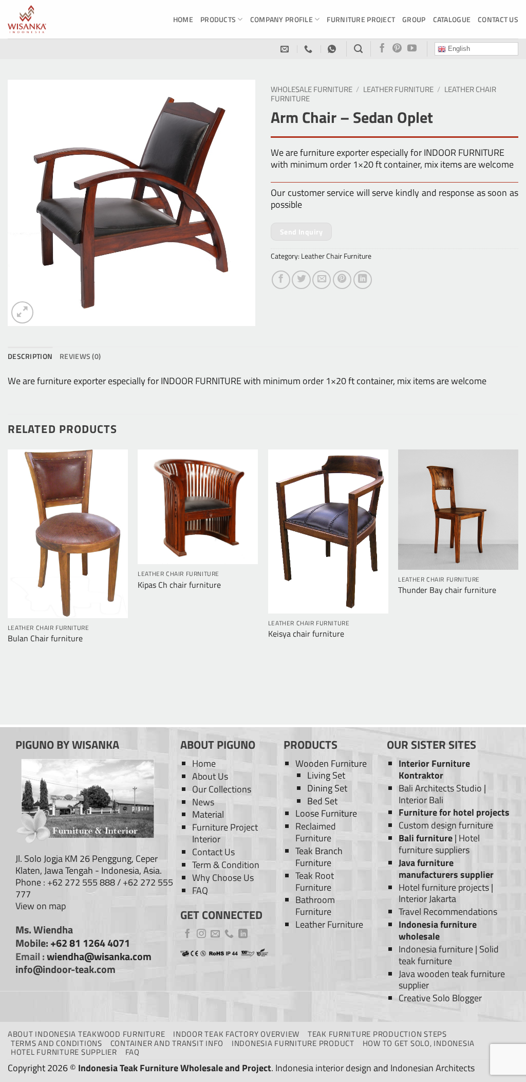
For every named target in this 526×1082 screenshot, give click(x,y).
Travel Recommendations (448, 911)
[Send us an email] (215, 934)
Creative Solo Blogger (440, 998)
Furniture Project (361, 19)
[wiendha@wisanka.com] (285, 49)
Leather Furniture (398, 89)
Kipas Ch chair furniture (179, 585)
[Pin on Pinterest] (342, 279)
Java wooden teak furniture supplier (452, 980)
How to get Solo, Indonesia (419, 1043)
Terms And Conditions (56, 1043)
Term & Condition (225, 865)
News (203, 802)
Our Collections (221, 789)
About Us (210, 776)
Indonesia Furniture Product (293, 1043)
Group (413, 19)
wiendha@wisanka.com (99, 956)
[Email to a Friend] (321, 279)
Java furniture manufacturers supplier (446, 868)
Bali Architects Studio (440, 788)
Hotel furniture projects (444, 887)
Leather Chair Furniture (336, 255)
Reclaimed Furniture (315, 832)
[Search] (358, 49)
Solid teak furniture (449, 955)
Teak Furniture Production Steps (377, 1034)
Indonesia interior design (323, 1068)
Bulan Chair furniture (45, 638)
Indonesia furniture (436, 949)
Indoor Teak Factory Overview (236, 1034)
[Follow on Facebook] (382, 49)
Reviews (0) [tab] (80, 356)
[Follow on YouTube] (412, 49)
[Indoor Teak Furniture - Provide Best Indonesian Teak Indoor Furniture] (59, 19)
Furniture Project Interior (225, 833)
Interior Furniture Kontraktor (434, 769)
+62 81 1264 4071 (90, 943)
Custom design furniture (446, 825)
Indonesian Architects (432, 1068)
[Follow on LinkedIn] (243, 934)
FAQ (200, 890)
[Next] (517, 586)
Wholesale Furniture (311, 89)
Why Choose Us (223, 878)
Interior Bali (421, 800)
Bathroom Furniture (315, 905)
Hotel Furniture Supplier (64, 1052)
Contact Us (498, 19)
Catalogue (452, 19)
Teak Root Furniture (314, 881)
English (458, 48)
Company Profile (281, 19)
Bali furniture (426, 838)
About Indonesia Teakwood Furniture (86, 1034)
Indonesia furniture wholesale (438, 930)
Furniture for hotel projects (454, 812)
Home (183, 19)
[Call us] (229, 934)
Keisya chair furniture (306, 633)
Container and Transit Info (166, 1043)
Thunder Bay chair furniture (447, 590)
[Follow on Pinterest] (397, 49)
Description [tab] (30, 356)
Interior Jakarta (427, 899)
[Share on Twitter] (301, 279)
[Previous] (8, 586)
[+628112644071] (309, 49)
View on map (40, 906)
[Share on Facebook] (281, 279)
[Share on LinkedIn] (362, 279)
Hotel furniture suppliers (439, 844)
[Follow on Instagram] (201, 934)
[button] (22, 312)
